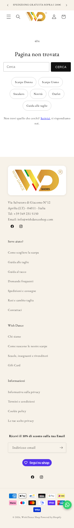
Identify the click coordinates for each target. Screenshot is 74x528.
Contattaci (15, 310)
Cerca (61, 67)
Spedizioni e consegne (22, 291)
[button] (8, 16)
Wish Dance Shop (31, 517)
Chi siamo (14, 336)
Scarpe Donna (24, 82)
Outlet (56, 94)
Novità (38, 94)
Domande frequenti (20, 281)
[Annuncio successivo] (66, 5)
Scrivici (45, 118)
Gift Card (14, 365)
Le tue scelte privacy (21, 421)
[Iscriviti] (61, 448)
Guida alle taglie (36, 105)
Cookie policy (17, 411)
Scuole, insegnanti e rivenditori (28, 356)
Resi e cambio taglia (21, 300)
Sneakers (18, 94)
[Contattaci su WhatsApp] (67, 504)
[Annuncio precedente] (7, 5)
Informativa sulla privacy (24, 392)
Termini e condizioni (21, 401)
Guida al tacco (17, 272)
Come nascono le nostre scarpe (27, 346)
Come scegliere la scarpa (23, 252)
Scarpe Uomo (50, 82)
